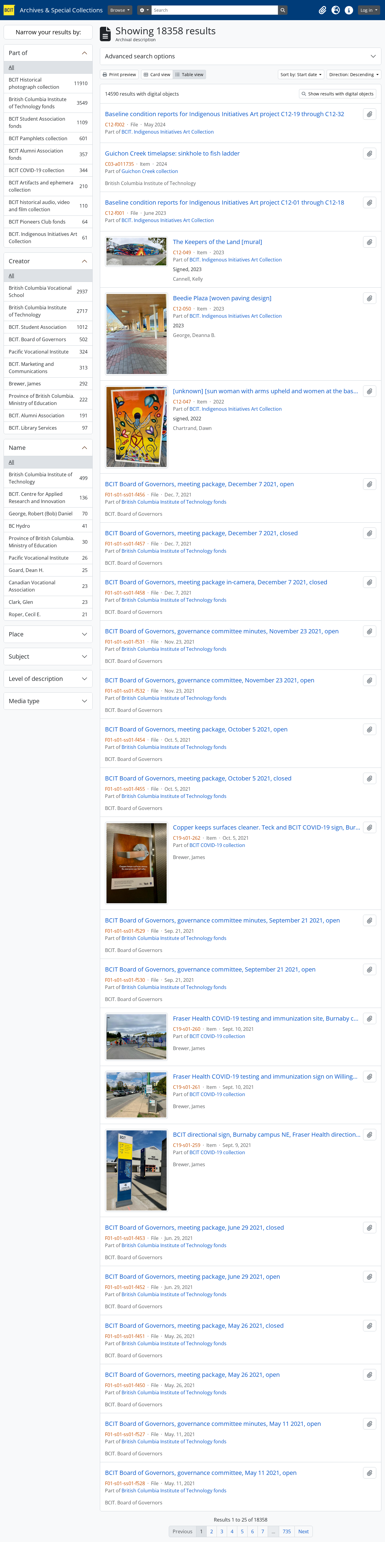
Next (303, 1531)
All (11, 67)
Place (16, 634)
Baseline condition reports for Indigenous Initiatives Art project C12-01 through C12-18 (224, 202)
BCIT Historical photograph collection (48, 83)
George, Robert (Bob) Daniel (48, 515)
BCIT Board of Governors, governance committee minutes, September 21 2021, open (222, 920)
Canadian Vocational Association (48, 586)
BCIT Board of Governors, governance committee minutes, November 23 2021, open (222, 631)
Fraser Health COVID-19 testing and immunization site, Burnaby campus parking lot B (267, 1018)
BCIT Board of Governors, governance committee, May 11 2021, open (201, 1472)
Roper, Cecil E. (48, 615)
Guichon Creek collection (150, 171)
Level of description (36, 679)
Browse (118, 10)
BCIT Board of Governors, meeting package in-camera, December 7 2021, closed (216, 582)
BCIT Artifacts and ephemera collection (48, 186)
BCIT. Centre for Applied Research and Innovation (48, 498)
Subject (19, 656)
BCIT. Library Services (48, 429)
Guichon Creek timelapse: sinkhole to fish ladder (172, 153)
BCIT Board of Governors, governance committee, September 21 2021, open (210, 969)
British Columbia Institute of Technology (48, 311)
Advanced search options (140, 56)
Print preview (122, 74)
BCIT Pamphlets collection (48, 140)
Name (17, 447)
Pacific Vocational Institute (48, 353)
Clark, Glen (48, 603)
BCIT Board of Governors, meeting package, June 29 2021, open (192, 1276)
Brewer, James (48, 385)
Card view (159, 74)
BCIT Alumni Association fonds (48, 154)
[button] (322, 10)
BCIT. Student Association (48, 328)
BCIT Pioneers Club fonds (48, 223)
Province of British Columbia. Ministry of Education (48, 399)
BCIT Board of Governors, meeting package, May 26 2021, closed (194, 1325)
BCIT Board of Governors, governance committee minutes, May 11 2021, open (213, 1423)
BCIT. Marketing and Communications (48, 368)
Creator (19, 261)
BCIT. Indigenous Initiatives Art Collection (48, 238)
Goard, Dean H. (48, 571)
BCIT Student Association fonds (48, 122)
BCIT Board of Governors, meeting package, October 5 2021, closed (198, 778)
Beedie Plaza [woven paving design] (222, 298)
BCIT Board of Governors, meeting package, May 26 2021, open (192, 1374)
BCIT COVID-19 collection (48, 172)
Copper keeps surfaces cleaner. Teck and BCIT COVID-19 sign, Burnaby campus (267, 827)
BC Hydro (48, 527)
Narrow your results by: (48, 32)
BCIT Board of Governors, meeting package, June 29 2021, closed (194, 1227)
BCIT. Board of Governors (48, 341)
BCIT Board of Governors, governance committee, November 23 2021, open (209, 680)
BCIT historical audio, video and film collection (48, 206)
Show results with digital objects (340, 94)
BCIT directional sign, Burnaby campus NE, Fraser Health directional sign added (267, 1134)
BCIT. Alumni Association (48, 417)
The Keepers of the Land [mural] (217, 242)
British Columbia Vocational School (48, 291)
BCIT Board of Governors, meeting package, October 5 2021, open (196, 729)
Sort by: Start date (299, 74)
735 (287, 1531)
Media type (24, 701)
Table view (192, 74)
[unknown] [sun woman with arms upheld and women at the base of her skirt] (267, 391)
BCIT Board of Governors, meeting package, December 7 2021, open (199, 484)
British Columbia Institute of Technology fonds (48, 103)
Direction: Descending (352, 74)
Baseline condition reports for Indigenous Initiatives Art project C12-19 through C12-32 (224, 114)
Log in (367, 10)
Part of (18, 53)
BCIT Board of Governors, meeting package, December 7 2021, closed (201, 533)
